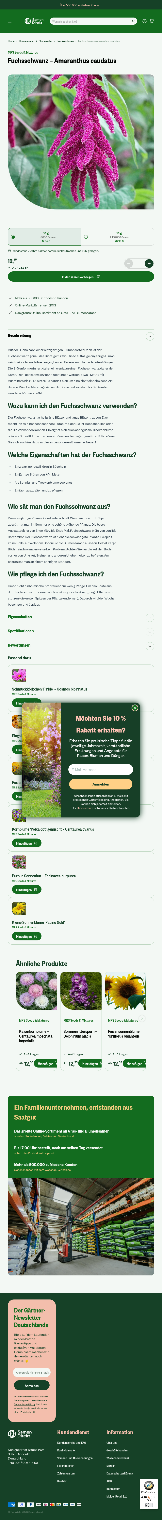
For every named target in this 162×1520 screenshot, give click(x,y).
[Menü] (155, 1481)
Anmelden (100, 784)
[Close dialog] (135, 708)
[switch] (149, 1505)
